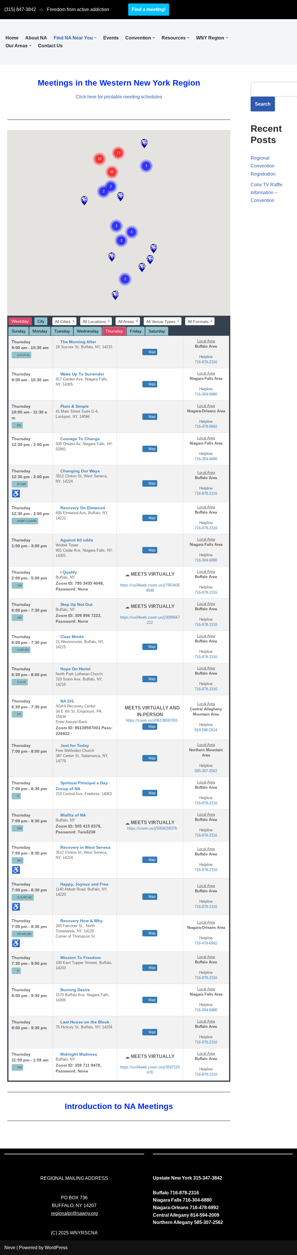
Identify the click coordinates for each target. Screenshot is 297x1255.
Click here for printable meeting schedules (119, 96)
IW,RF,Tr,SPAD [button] (27, 521)
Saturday (156, 331)
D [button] (18, 796)
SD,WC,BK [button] (24, 934)
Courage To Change (80, 438)
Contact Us (50, 45)
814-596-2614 (206, 730)
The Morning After (78, 342)
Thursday (114, 331)
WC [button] (19, 860)
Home (12, 37)
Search (263, 104)
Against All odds (76, 540)
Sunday (19, 331)
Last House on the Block (84, 1022)
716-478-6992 (206, 427)
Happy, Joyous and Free (84, 884)
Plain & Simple (74, 406)
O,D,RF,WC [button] (24, 897)
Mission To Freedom (80, 957)
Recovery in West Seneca (85, 847)
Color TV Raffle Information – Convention (266, 192)
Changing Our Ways (80, 471)
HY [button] (19, 714)
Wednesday (88, 331)
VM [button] (19, 585)
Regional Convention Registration (263, 166)
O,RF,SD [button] (23, 649)
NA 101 (67, 701)
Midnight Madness (78, 1054)
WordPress (56, 1247)
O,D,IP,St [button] (23, 355)
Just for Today (74, 745)
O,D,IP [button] (21, 682)
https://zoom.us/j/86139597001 (152, 720)
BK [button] (19, 425)
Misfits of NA (73, 815)
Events (111, 37)
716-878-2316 (206, 362)
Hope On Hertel (75, 669)
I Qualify (68, 572)
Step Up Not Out (76, 604)
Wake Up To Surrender (82, 374)
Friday (136, 331)
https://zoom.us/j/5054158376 (152, 828)
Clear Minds (72, 636)
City (40, 321)
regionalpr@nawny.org (74, 1213)
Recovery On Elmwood (82, 507)
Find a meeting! (149, 9)
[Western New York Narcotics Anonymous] (275, 41)
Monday (39, 331)
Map (151, 352)
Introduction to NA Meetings (119, 1106)
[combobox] (64, 321)
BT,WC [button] (21, 484)
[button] (95, 38)
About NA (36, 37)
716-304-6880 (206, 394)
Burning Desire (75, 989)
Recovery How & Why (81, 920)
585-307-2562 (206, 771)
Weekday (20, 321)
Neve (9, 1247)
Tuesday (62, 331)
